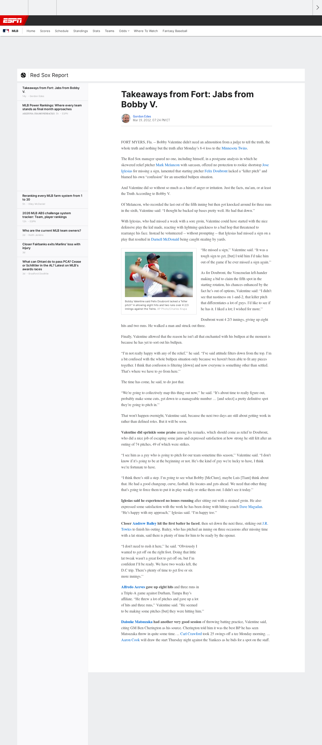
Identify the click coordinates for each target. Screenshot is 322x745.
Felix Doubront (216, 170)
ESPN (12, 20)
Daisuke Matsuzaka (137, 621)
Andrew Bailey (144, 523)
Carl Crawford (191, 633)
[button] (307, 20)
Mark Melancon (168, 164)
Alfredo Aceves (133, 586)
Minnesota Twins (234, 147)
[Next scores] (317, 7)
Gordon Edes (142, 116)
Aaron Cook (130, 639)
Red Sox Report (49, 75)
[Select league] (14, 7)
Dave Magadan (250, 506)
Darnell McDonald (165, 239)
